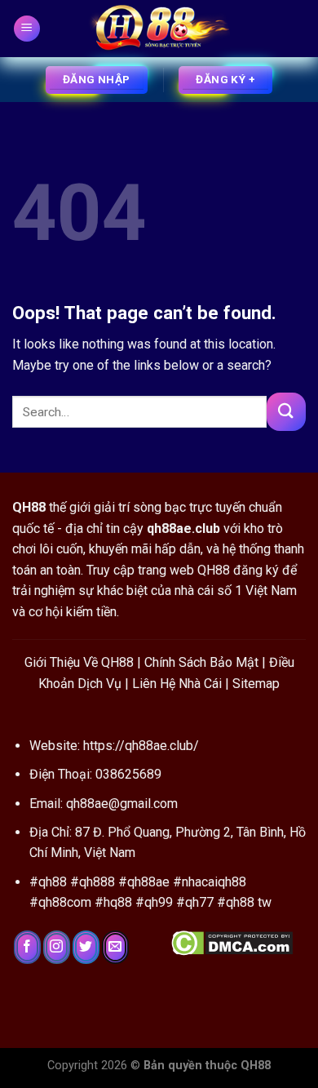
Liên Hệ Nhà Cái (177, 683)
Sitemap (256, 683)
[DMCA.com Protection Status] (232, 941)
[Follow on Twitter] (86, 947)
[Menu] (27, 29)
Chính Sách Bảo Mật (201, 662)
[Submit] (286, 412)
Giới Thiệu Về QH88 (79, 662)
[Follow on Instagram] (56, 947)
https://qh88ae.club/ (141, 745)
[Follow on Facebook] (27, 947)
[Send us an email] (115, 947)
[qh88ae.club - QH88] (159, 28)
